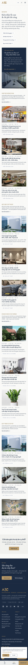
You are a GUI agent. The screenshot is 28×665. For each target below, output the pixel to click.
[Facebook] (6, 606)
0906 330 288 (5, 646)
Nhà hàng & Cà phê (6, 623)
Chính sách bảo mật (6, 652)
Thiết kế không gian (8, 33)
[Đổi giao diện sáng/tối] (21, 2)
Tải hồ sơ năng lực (19, 578)
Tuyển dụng (18, 632)
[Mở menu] (25, 2)
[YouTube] (14, 606)
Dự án (16, 614)
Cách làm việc (18, 626)
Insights (17, 630)
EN (18, 2)
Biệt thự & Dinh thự (6, 619)
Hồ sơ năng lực (18, 628)
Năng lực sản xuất (19, 623)
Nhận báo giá (14, 548)
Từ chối (13, 655)
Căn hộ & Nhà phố (6, 616)
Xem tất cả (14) (5, 430)
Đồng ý (5, 655)
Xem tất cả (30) (5, 321)
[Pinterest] (18, 606)
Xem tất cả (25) (5, 211)
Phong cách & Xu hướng (9, 40)
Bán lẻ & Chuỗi (5, 621)
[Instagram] (10, 606)
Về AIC (16, 621)
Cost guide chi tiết (19, 619)
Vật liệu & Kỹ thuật (8, 36)
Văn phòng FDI (5, 614)
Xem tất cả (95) (5, 102)
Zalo (23, 606)
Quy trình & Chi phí (8, 43)
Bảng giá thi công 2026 (20, 616)
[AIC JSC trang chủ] (4, 2)
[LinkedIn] (3, 606)
